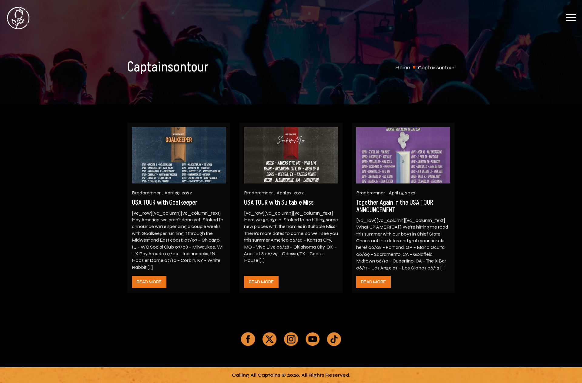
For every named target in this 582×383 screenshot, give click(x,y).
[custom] (248, 339)
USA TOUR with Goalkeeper (164, 202)
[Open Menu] (571, 17)
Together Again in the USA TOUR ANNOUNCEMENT (394, 206)
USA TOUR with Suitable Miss (279, 202)
